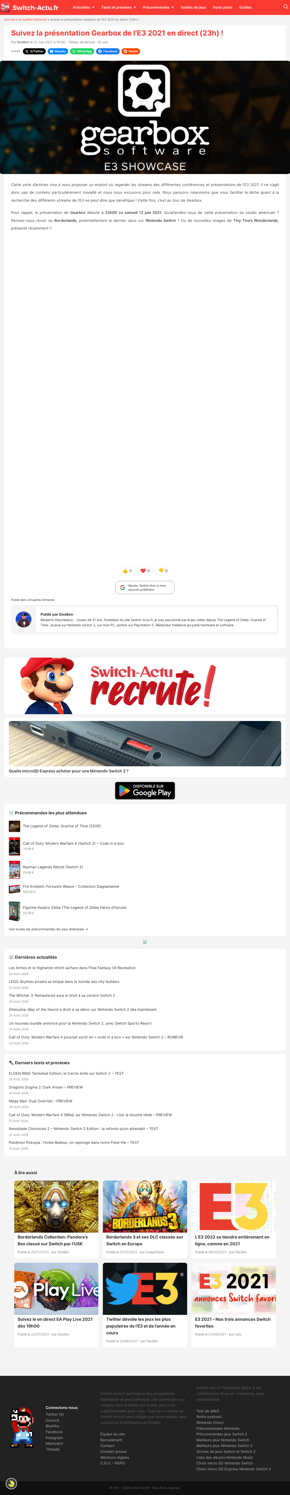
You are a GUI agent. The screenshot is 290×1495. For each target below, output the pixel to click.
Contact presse (113, 1451)
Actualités (81, 7)
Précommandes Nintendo (218, 1428)
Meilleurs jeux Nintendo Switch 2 (224, 1445)
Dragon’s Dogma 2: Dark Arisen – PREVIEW (46, 1087)
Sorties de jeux (193, 7)
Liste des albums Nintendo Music (224, 1457)
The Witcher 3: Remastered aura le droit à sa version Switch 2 (62, 995)
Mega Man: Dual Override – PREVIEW (40, 1101)
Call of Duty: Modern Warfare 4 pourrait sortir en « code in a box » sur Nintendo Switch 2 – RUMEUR (96, 1037)
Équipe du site (112, 1434)
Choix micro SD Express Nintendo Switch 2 (233, 1469)
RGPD (120, 1463)
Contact (107, 1445)
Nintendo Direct (210, 1422)
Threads (53, 1449)
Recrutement (111, 1440)
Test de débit (207, 1411)
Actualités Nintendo (32, 19)
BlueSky (52, 1426)
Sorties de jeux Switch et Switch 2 (226, 1451)
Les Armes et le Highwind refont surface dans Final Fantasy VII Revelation (72, 967)
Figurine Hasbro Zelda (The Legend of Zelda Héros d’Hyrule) (75, 907)
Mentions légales (114, 1457)
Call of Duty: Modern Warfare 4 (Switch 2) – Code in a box (73, 843)
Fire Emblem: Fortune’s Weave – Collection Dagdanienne (71, 886)
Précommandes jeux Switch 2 (221, 1434)
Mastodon (54, 1443)
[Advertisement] (145, 320)
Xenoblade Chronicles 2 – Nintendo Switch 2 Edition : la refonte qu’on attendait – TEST (83, 1128)
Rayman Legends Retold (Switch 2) (53, 867)
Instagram (54, 1437)
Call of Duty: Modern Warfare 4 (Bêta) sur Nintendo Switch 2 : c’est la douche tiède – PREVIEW (90, 1115)
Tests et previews (116, 7)
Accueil (9, 19)
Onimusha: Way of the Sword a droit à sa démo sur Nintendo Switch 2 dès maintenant (83, 1009)
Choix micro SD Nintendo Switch (224, 1463)
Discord (52, 1420)
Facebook (54, 1432)
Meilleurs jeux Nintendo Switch (222, 1440)
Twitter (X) (55, 1414)
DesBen (23, 42)
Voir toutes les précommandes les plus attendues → (48, 929)
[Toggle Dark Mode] (11, 1483)
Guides (245, 7)
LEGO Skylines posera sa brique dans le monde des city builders (64, 981)
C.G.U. (105, 1463)
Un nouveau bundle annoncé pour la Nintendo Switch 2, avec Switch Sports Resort (80, 1023)
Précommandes (156, 7)
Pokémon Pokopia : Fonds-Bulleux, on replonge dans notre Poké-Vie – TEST (74, 1142)
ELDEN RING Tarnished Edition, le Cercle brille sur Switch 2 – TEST (66, 1073)
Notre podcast (208, 1416)
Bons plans (222, 7)
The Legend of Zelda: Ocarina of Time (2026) (62, 826)
